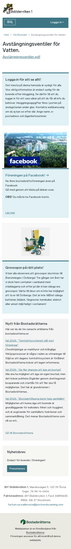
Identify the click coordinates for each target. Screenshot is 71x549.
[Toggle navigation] (10, 22)
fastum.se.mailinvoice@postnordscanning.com (35, 504)
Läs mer (10, 212)
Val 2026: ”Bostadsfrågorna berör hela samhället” (35, 398)
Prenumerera (17, 468)
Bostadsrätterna (35, 532)
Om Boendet (20, 34)
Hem (6, 34)
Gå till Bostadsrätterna (19, 433)
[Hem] (19, 8)
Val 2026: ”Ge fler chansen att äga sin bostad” (33, 369)
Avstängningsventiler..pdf (21, 57)
